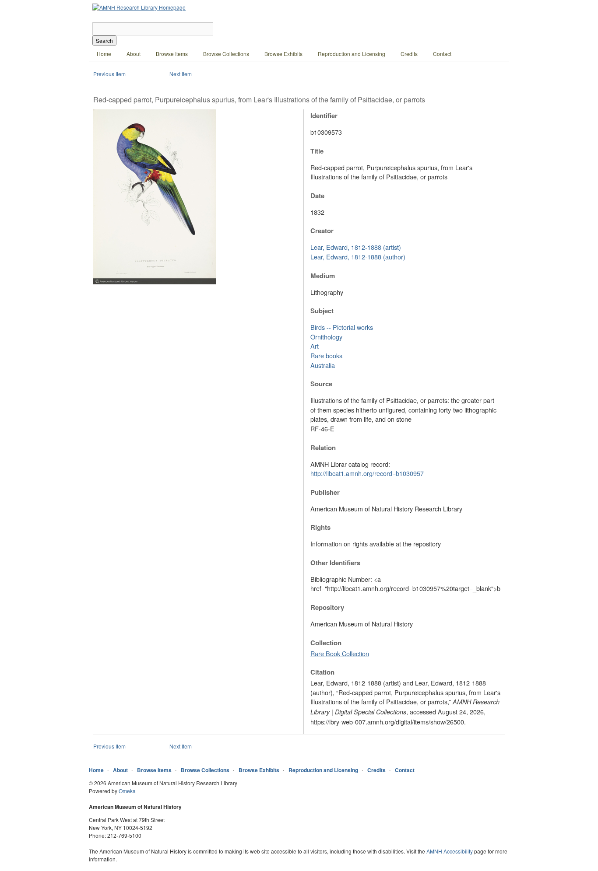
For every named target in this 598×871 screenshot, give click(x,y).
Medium (322, 275)
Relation (323, 447)
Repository (327, 607)
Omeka (127, 790)
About (134, 53)
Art (314, 345)
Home (104, 53)
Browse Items (172, 53)
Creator (322, 230)
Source (321, 383)
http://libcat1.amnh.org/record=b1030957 (367, 473)
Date (317, 195)
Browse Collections (226, 53)
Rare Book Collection (339, 653)
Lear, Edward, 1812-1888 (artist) (355, 247)
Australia (322, 365)
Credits (409, 53)
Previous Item (109, 73)
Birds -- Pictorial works (341, 327)
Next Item (180, 73)
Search (104, 40)
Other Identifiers (335, 562)
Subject (322, 310)
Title (317, 151)
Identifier (324, 115)
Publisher (325, 492)
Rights (320, 527)
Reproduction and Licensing (351, 53)
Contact (442, 53)
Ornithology (326, 336)
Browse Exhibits (283, 53)
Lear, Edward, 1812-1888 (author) (357, 256)
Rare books (326, 355)
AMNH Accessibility (449, 851)
